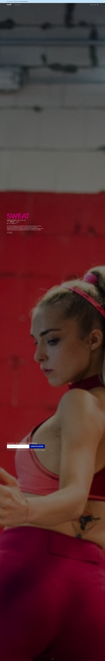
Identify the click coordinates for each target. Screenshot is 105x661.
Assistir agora (37, 446)
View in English (24, 1)
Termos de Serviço (36, 449)
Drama (8, 221)
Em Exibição (18, 4)
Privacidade (43, 449)
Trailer (10, 232)
